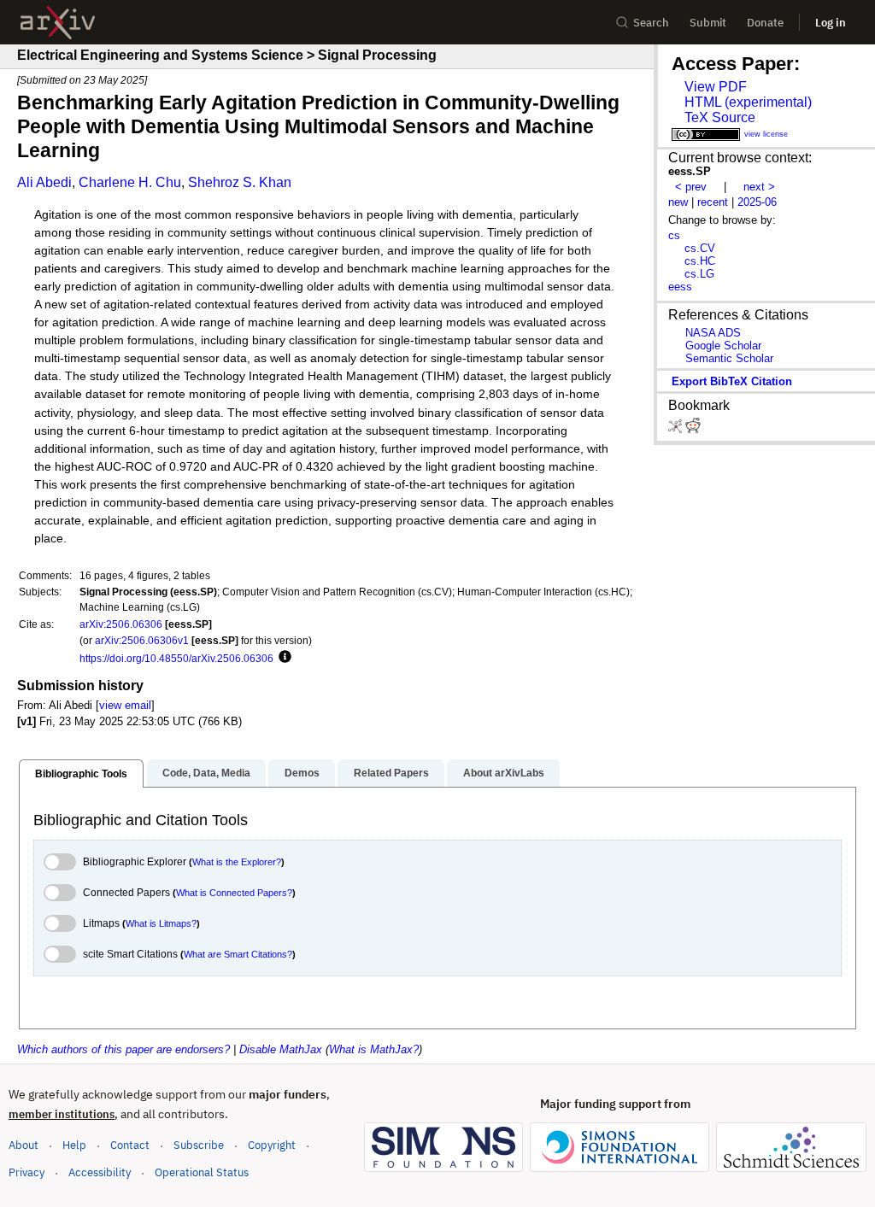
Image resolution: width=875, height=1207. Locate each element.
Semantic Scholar (729, 358)
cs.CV (699, 248)
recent (712, 202)
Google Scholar (723, 345)
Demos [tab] (302, 773)
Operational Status (202, 1172)
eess (680, 286)
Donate (765, 22)
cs (674, 235)
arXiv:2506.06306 (120, 624)
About (23, 1145)
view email (125, 705)
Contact (130, 1145)
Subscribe (198, 1145)
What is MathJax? (374, 1049)
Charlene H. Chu (130, 182)
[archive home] (58, 22)
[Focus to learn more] (282, 657)
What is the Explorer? (236, 862)
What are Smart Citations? (238, 954)
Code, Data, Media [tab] (206, 773)
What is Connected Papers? (234, 893)
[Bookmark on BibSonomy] (676, 429)
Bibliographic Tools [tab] (81, 774)
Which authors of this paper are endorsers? (123, 1049)
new (678, 202)
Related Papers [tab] (391, 773)
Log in (830, 22)
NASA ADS (713, 332)
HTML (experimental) (748, 102)
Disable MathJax (280, 1049)
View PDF (715, 86)
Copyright (272, 1145)
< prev (691, 186)
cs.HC (699, 261)
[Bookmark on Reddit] (693, 429)
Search (651, 22)
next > (759, 186)
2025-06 (757, 202)
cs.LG (699, 273)
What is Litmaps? (161, 923)
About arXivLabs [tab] (503, 773)
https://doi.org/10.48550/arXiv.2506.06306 (176, 658)
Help (74, 1145)
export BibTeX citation (732, 381)
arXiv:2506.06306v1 (142, 640)
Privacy (26, 1172)
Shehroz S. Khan (239, 182)
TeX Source (719, 117)
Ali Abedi (44, 182)
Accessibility (99, 1172)
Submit (708, 22)
